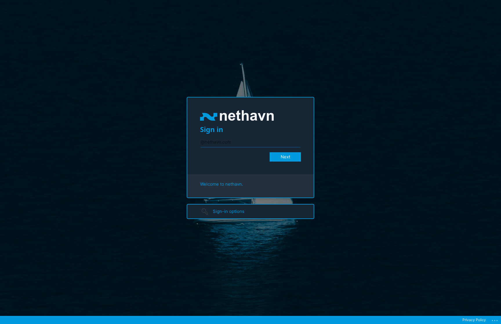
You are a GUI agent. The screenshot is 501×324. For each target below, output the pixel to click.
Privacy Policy (474, 320)
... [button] (495, 319)
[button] (250, 211)
